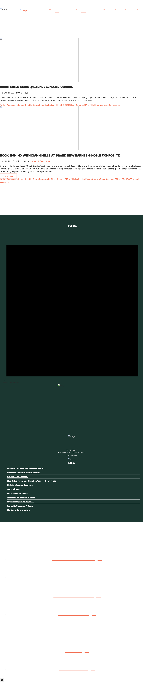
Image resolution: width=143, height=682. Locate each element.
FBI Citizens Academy (17, 493)
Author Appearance (8, 104)
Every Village (13, 489)
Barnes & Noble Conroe (28, 104)
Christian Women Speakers (20, 485)
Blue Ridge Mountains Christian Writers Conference (31, 480)
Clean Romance (77, 104)
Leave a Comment (40, 161)
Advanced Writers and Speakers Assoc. (25, 468)
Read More (8, 176)
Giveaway (98, 104)
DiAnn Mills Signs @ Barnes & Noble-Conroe (36, 87)
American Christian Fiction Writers (23, 472)
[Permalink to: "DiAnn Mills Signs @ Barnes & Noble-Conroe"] (39, 80)
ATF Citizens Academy (17, 476)
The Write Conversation (18, 510)
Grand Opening (107, 178)
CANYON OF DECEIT (60, 104)
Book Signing (45, 104)
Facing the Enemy (83, 178)
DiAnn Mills (89, 104)
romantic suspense (111, 104)
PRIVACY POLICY (71, 450)
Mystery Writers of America (20, 501)
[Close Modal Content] (2, 680)
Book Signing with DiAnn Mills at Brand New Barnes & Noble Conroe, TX (60, 155)
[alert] (72, 306)
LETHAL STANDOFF (123, 178)
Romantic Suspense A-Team (20, 506)
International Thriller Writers (21, 497)
